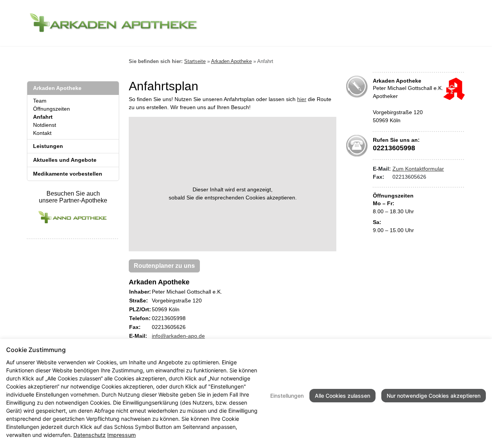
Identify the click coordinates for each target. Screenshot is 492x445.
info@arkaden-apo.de (178, 336)
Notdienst (44, 125)
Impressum (121, 435)
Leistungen (48, 146)
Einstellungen (287, 395)
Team (40, 101)
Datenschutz (89, 435)
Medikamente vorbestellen (67, 174)
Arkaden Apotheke (57, 88)
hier (301, 99)
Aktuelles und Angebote (64, 160)
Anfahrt (43, 117)
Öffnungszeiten (51, 109)
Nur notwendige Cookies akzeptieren (433, 395)
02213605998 (394, 148)
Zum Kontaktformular (418, 169)
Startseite (195, 61)
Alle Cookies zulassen (342, 395)
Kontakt (42, 133)
